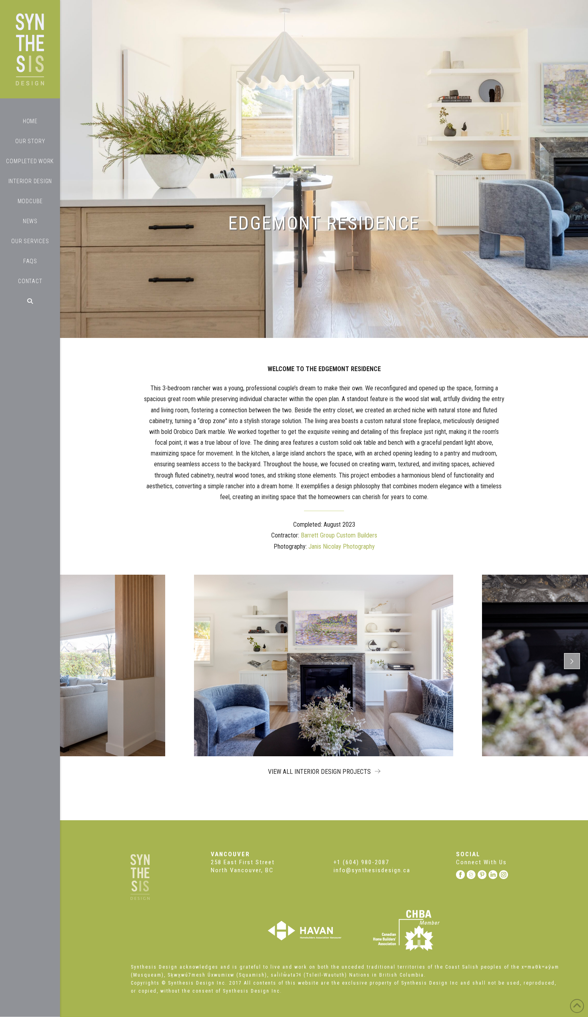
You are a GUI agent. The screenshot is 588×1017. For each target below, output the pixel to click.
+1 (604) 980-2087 (361, 862)
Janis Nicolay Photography (341, 546)
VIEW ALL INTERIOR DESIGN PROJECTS (320, 771)
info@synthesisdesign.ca (372, 870)
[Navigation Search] (30, 301)
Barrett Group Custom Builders (339, 535)
